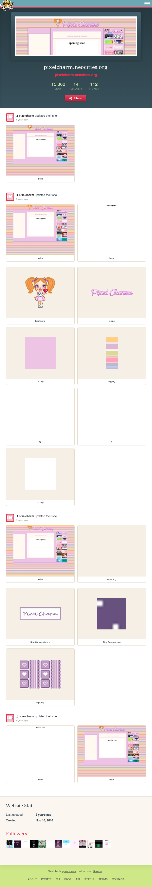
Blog (67, 879)
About (32, 879)
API (78, 879)
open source (69, 871)
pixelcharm (26, 115)
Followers (16, 833)
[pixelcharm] (10, 117)
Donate (46, 879)
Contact (118, 879)
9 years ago (22, 119)
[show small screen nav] (147, 3)
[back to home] (7, 5)
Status (89, 879)
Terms (103, 879)
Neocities (53, 871)
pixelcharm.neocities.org (76, 74)
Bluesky (97, 871)
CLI (58, 879)
